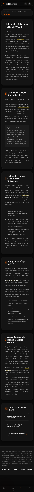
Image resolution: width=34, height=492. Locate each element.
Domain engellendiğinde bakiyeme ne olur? (15, 425)
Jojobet (20, 11)
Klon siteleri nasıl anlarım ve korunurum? (16, 417)
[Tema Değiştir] (25, 3)
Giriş (25, 11)
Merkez (4, 490)
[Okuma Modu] (29, 3)
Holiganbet (13, 11)
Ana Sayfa (6, 11)
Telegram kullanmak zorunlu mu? (16, 434)
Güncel (21, 490)
